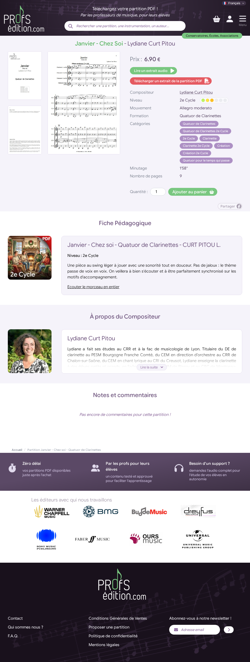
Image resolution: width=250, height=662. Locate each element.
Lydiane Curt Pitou (196, 92)
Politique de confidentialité (113, 636)
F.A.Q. (13, 636)
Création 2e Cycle (195, 153)
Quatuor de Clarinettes (199, 124)
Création (223, 146)
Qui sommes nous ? (25, 627)
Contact (15, 618)
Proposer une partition (109, 627)
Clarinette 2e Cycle (196, 146)
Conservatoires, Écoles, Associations (212, 35)
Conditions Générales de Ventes (118, 618)
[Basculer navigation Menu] (242, 18)
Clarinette (210, 138)
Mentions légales (104, 644)
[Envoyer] (229, 629)
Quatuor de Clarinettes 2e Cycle (205, 131)
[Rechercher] (70, 26)
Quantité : (139, 191)
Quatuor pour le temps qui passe (206, 160)
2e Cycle (189, 138)
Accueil (17, 450)
